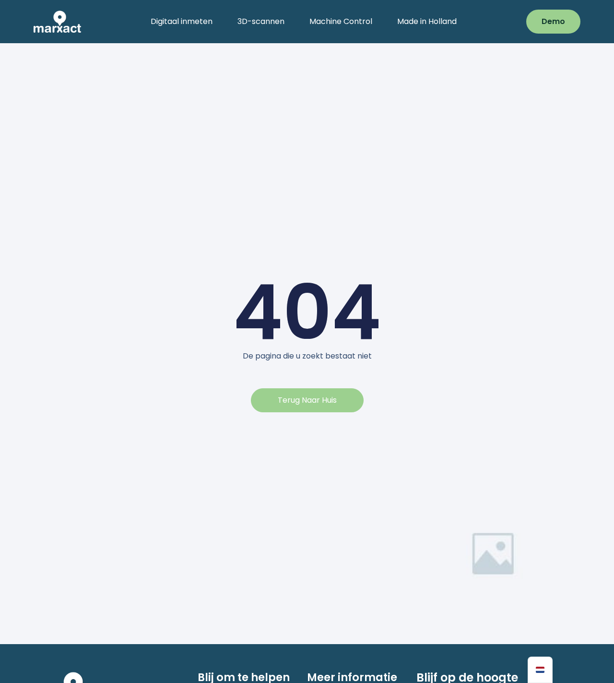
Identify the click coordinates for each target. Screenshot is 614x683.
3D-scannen (260, 21)
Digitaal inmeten (182, 21)
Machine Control (340, 21)
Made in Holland (427, 21)
